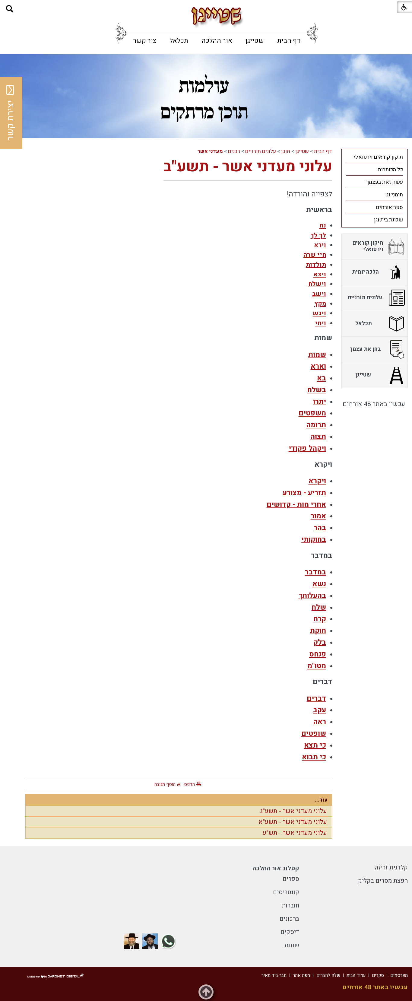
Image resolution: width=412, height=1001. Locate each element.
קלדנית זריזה (391, 867)
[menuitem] (289, 40)
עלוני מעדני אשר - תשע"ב (247, 167)
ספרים (291, 879)
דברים (316, 698)
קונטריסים (286, 892)
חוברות (290, 905)
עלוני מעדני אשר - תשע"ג (293, 811)
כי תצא (315, 745)
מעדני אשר (210, 151)
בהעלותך (312, 595)
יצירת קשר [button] (10, 120)
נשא (319, 584)
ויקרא (317, 481)
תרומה (316, 425)
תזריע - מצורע (304, 493)
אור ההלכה (216, 41)
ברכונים (289, 918)
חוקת (318, 630)
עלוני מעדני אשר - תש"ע (295, 832)
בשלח (316, 390)
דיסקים (289, 932)
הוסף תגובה (165, 784)
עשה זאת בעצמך (384, 182)
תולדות (316, 264)
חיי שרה (314, 254)
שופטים (313, 733)
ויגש (319, 313)
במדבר (315, 572)
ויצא (319, 274)
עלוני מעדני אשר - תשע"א (292, 822)
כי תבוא (314, 757)
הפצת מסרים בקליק (383, 880)
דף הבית (288, 41)
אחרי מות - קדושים (296, 504)
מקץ (320, 303)
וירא (320, 245)
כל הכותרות (390, 170)
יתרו (319, 401)
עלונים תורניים (260, 151)
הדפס (189, 784)
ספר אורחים (389, 207)
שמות (317, 354)
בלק (319, 642)
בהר (320, 528)
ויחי (320, 323)
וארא (318, 366)
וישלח (317, 284)
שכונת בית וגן (388, 220)
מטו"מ (316, 666)
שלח (319, 607)
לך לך (318, 235)
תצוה (318, 436)
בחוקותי (313, 539)
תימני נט (394, 195)
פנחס (317, 654)
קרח (319, 619)
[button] (9, 8)
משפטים (312, 413)
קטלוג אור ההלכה (275, 868)
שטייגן (255, 41)
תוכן (285, 151)
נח (322, 225)
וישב (319, 294)
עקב (319, 710)
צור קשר (144, 41)
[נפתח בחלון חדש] (168, 941)
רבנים (234, 151)
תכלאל (179, 41)
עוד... (321, 800)
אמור (318, 516)
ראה (319, 722)
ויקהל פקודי (307, 448)
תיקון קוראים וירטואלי (378, 157)
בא (321, 378)
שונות (291, 945)
